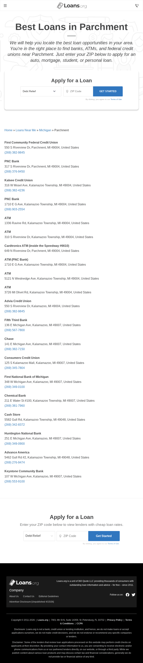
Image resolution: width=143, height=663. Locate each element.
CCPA (80, 623)
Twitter (133, 595)
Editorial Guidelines (49, 596)
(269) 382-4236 (14, 190)
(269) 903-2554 (14, 209)
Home (8, 130)
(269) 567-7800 (14, 330)
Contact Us (28, 596)
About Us (14, 596)
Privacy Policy (115, 620)
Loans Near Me (26, 130)
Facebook (127, 595)
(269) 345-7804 (14, 367)
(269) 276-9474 (14, 462)
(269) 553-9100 (14, 481)
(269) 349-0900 (14, 443)
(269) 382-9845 (14, 152)
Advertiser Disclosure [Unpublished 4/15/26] (31, 601)
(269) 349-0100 (14, 386)
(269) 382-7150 (14, 349)
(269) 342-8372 (14, 424)
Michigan (45, 130)
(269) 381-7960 (14, 405)
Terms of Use (116, 99)
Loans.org (43, 620)
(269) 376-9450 (14, 171)
